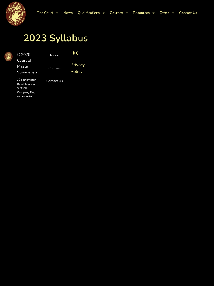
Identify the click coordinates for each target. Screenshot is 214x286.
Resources (141, 12)
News (68, 12)
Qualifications (89, 12)
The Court (45, 12)
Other (164, 12)
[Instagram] (76, 53)
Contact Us (188, 12)
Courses (116, 12)
